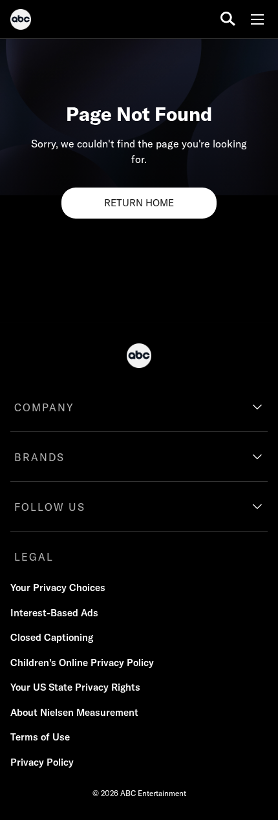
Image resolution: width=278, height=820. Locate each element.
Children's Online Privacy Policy (82, 662)
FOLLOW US (49, 507)
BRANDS (39, 457)
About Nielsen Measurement (74, 712)
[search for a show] (227, 19)
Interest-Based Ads (54, 613)
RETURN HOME (139, 203)
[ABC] (20, 21)
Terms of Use (40, 737)
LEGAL (34, 557)
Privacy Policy (42, 762)
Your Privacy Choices (57, 587)
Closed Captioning (51, 637)
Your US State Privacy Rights (75, 687)
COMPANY (44, 407)
